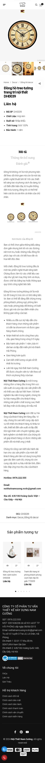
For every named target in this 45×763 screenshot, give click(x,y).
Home (6, 82)
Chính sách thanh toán (12, 708)
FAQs (4, 673)
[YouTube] (27, 731)
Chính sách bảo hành (12, 704)
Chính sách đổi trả (10, 696)
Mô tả (22, 152)
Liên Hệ (5, 677)
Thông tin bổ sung (22, 158)
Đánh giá (22, 163)
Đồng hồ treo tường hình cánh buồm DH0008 (11, 574)
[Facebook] (15, 731)
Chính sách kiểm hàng (12, 716)
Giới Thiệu (6, 681)
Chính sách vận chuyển (12, 712)
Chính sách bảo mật (11, 700)
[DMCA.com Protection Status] (25, 658)
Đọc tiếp (16, 565)
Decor (14, 82)
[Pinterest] (21, 731)
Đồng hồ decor (27, 82)
